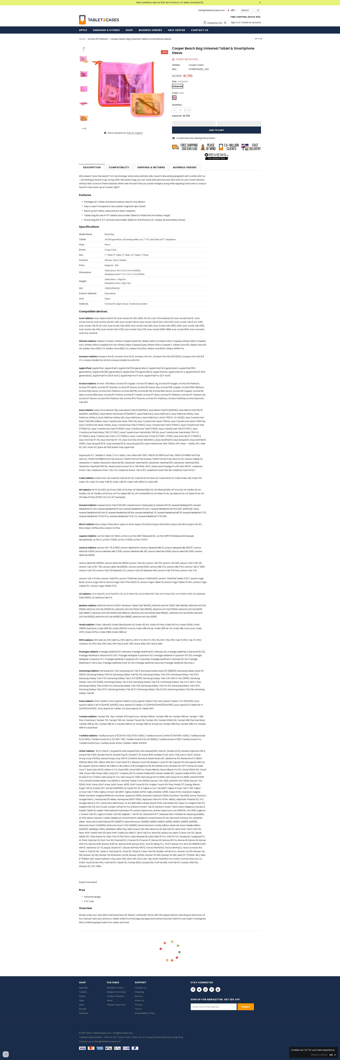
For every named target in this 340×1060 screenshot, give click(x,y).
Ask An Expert (135, 132)
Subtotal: (177, 115)
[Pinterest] (211, 989)
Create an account (251, 22)
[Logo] (99, 19)
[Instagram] (205, 989)
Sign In (234, 22)
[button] (194, 124)
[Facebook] (193, 989)
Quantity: (177, 104)
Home (82, 38)
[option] (129, 88)
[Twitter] (199, 989)
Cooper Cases (196, 65)
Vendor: (176, 65)
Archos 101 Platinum (98, 38)
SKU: (174, 69)
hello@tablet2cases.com (107, 1041)
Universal (178, 86)
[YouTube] (218, 989)
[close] (260, 2)
